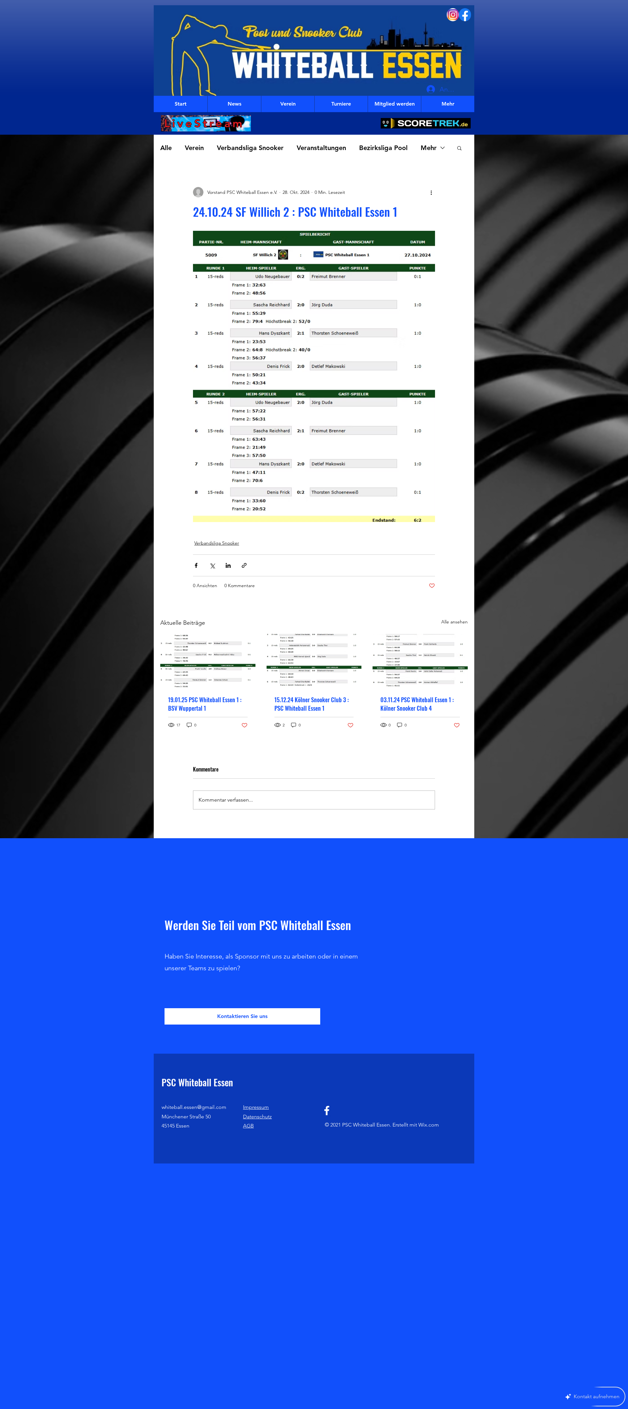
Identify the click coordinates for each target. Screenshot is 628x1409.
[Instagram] (453, 14)
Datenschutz (257, 1116)
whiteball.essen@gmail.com (194, 1107)
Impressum (256, 1107)
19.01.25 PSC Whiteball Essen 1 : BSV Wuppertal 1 (204, 703)
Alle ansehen (454, 622)
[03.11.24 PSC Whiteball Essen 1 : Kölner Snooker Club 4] (420, 660)
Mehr (429, 148)
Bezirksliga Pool (383, 148)
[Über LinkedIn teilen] (228, 565)
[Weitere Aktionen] (431, 192)
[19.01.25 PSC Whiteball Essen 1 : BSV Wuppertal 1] (207, 660)
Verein (194, 148)
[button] (459, 147)
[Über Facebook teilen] (196, 565)
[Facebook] (327, 1110)
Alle (166, 148)
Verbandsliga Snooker (250, 148)
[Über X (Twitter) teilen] (212, 565)
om (435, 1125)
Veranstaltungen (321, 148)
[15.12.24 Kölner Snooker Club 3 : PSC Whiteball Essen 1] (314, 661)
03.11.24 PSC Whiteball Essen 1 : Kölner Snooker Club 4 (417, 703)
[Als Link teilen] (244, 565)
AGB (248, 1126)
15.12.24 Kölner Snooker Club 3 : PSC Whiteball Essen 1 (311, 703)
